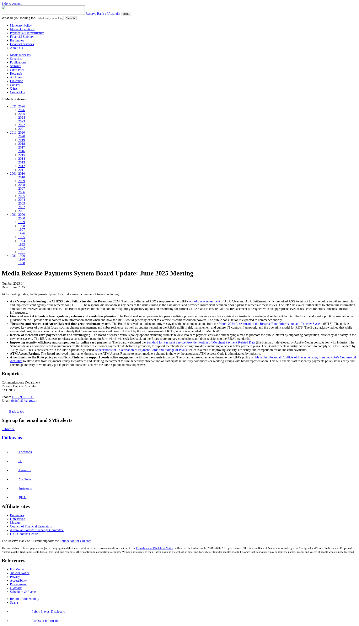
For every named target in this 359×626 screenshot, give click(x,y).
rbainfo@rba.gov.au (24, 400)
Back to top (16, 411)
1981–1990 (17, 255)
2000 (21, 218)
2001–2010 (17, 173)
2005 (21, 196)
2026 (21, 110)
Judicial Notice (20, 573)
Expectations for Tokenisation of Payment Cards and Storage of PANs (141, 350)
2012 (21, 166)
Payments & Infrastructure (27, 33)
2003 (21, 203)
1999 (21, 222)
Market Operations (22, 29)
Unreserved (17, 519)
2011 (21, 170)
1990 (21, 259)
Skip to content (11, 3)
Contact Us (17, 92)
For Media (17, 569)
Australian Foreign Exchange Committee (37, 530)
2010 (21, 177)
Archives (16, 77)
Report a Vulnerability (24, 598)
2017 (21, 147)
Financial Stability (22, 36)
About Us (16, 48)
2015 (21, 155)
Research (16, 73)
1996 (21, 233)
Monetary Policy (21, 25)
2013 (21, 162)
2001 (21, 211)
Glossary (16, 588)
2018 (21, 143)
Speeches (16, 58)
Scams (14, 602)
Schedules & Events (23, 591)
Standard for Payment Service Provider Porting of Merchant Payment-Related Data (200, 342)
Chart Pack (17, 70)
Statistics (15, 66)
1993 (21, 244)
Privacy (15, 577)
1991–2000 (17, 214)
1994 (21, 240)
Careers (15, 84)
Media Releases (20, 55)
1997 (21, 229)
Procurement (18, 584)
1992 (21, 248)
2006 (21, 192)
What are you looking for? (19, 18)
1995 (21, 237)
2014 (21, 158)
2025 (21, 114)
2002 (21, 207)
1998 (21, 226)
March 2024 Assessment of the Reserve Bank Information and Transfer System (270, 323)
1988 (21, 263)
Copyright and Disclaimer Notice (154, 548)
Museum (15, 522)
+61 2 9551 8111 (23, 397)
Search (70, 18)
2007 (21, 188)
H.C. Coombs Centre (24, 534)
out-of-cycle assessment (204, 301)
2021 (21, 128)
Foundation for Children (75, 541)
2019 (21, 140)
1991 (21, 252)
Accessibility (18, 580)
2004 (21, 199)
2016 (21, 151)
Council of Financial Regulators (31, 526)
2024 (21, 117)
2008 (21, 184)
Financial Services (22, 44)
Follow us (12, 437)
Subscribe (8, 429)
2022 (21, 125)
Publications (18, 62)
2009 (21, 181)
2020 (21, 136)
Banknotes (17, 40)
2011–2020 (17, 132)
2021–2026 (17, 106)
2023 (21, 121)
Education (16, 81)
